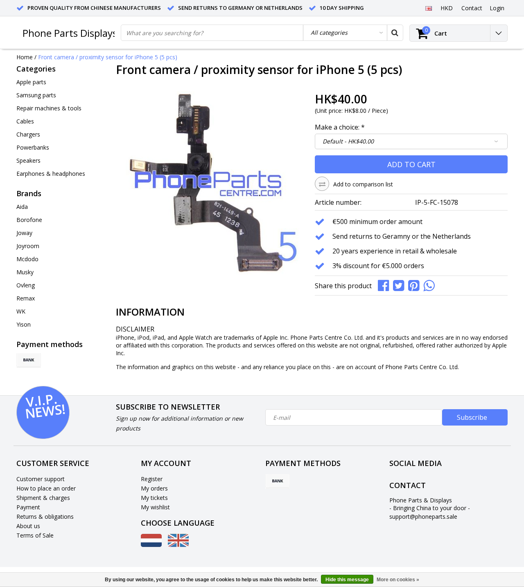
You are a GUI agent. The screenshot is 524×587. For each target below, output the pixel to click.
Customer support (40, 479)
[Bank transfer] (28, 360)
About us (28, 526)
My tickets (154, 498)
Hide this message (347, 580)
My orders (154, 488)
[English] (428, 8)
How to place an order (46, 488)
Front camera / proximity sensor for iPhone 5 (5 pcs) (107, 57)
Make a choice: (340, 127)
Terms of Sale (35, 535)
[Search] (394, 32)
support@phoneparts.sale (423, 516)
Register (152, 479)
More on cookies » (398, 580)
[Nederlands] (151, 545)
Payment (28, 507)
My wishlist (155, 507)
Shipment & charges (43, 498)
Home (24, 57)
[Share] (385, 285)
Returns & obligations (45, 516)
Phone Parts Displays (70, 33)
